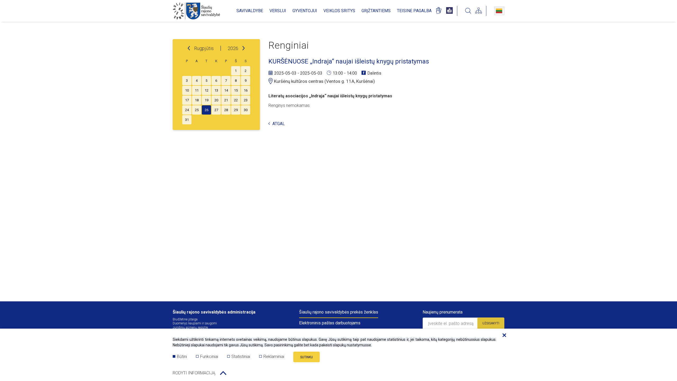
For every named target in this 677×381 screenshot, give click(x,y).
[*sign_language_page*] (438, 11)
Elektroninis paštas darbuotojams (329, 322)
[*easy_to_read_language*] (449, 11)
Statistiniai (240, 356)
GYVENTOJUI (304, 10)
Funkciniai (209, 356)
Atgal (278, 124)
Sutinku (306, 357)
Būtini (182, 356)
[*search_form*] (468, 11)
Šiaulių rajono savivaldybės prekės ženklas (338, 312)
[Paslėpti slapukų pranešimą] (503, 335)
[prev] (189, 48)
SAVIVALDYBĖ (249, 10)
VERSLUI (277, 10)
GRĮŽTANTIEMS (376, 10)
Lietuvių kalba (499, 11)
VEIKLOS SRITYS (339, 10)
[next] (244, 48)
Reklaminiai (273, 356)
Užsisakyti (490, 323)
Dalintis (374, 73)
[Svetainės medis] (478, 11)
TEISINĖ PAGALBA (414, 10)
